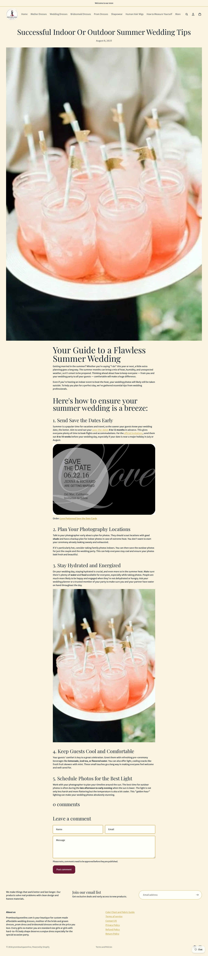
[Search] (186, 14)
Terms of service (114, 916)
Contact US (111, 921)
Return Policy (112, 933)
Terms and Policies (104, 947)
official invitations (133, 433)
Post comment (64, 869)
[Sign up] (197, 895)
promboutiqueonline (22, 947)
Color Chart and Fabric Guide (120, 912)
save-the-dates (100, 430)
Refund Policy (113, 929)
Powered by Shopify (40, 947)
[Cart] (199, 14)
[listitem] (178, 14)
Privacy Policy (113, 925)
